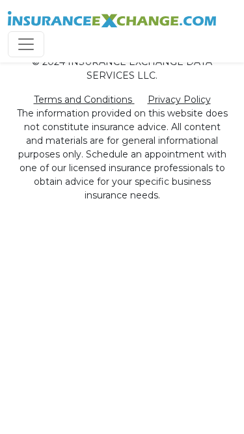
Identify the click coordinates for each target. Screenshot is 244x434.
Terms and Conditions (83, 99)
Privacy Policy (179, 99)
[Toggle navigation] (26, 44)
